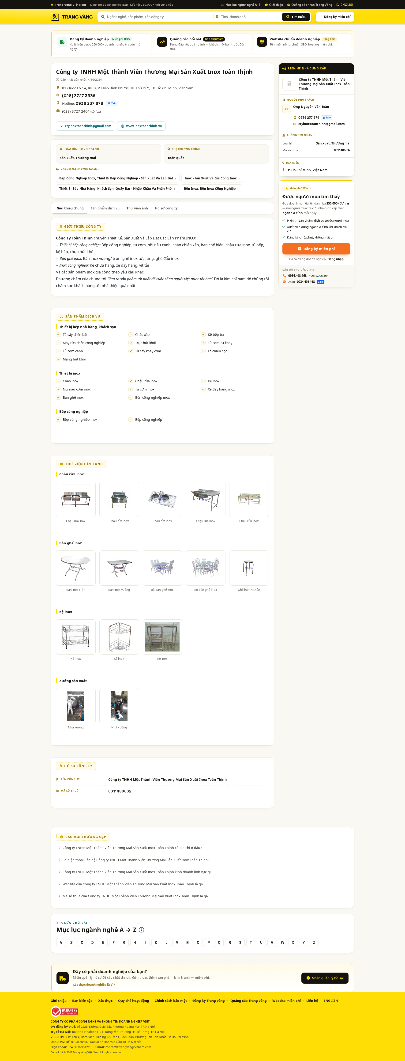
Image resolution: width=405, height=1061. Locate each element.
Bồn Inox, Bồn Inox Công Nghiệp (210, 188)
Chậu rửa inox (146, 381)
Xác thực (105, 1000)
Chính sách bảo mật (171, 1000)
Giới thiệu (276, 5)
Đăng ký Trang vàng (208, 1000)
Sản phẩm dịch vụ (105, 208)
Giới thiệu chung (70, 208)
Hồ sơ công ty (166, 208)
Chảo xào (142, 334)
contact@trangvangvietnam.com (128, 1047)
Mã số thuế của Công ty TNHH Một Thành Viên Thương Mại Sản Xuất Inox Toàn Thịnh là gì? (135, 896)
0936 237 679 (89, 103)
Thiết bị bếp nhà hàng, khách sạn (87, 326)
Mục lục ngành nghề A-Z (243, 5)
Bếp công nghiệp (73, 411)
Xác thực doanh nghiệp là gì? (94, 985)
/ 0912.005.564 (308, 275)
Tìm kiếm (298, 17)
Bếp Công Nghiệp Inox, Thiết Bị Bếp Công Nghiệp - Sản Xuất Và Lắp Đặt (116, 178)
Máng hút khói (74, 359)
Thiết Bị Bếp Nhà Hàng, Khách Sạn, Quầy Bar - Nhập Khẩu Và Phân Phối (115, 188)
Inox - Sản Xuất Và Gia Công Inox (211, 178)
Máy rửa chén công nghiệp (84, 343)
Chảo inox (70, 381)
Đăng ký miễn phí (337, 17)
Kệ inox (213, 381)
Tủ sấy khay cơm (148, 351)
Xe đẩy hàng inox (221, 389)
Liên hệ (312, 1000)
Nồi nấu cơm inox (76, 389)
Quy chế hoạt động (133, 1000)
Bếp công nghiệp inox (80, 419)
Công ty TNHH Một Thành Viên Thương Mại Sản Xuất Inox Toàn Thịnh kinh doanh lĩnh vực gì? (137, 871)
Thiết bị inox (69, 373)
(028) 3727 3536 (78, 95)
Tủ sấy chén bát (75, 334)
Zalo (113, 103)
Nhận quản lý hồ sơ (327, 978)
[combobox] (159, 16)
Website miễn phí (286, 1000)
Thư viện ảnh (137, 208)
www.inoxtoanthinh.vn (144, 126)
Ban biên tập (82, 1000)
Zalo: (305, 282)
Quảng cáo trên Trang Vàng (311, 5)
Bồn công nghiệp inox (152, 397)
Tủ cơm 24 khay (220, 343)
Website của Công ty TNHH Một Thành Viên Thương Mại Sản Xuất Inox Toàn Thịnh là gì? (133, 884)
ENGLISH (347, 5)
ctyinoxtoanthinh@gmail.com (88, 126)
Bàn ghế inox (73, 397)
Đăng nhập (336, 259)
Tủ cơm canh (73, 351)
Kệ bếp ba (216, 334)
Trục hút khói (145, 343)
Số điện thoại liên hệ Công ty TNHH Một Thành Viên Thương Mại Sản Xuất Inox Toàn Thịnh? (136, 859)
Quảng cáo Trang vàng (248, 1000)
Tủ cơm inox (144, 389)
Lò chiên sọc (217, 351)
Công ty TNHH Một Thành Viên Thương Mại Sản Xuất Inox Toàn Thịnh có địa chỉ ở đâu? (132, 847)
